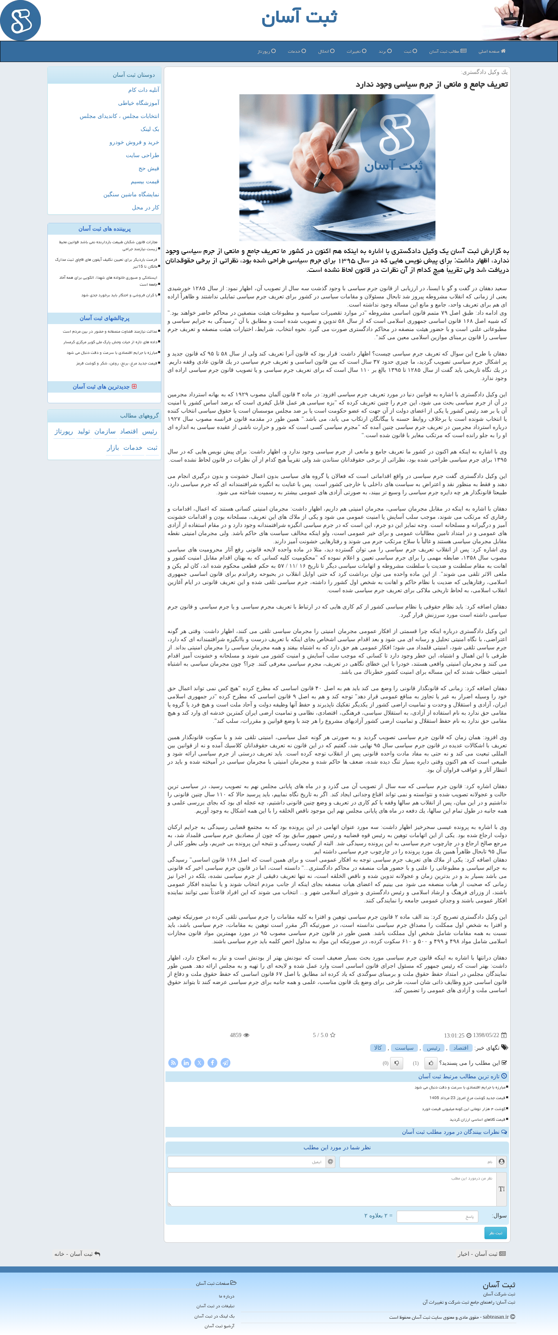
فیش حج (148, 168)
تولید (84, 431)
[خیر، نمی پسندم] (396, 1063)
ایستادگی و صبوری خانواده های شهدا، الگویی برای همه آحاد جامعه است (108, 281)
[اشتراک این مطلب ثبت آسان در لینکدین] (186, 1062)
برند (383, 51)
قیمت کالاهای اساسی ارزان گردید (477, 1119)
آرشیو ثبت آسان (219, 1326)
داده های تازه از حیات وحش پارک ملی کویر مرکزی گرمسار (110, 342)
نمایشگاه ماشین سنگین (131, 194)
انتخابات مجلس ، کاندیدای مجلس (119, 116)
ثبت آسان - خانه (74, 1254)
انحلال (324, 51)
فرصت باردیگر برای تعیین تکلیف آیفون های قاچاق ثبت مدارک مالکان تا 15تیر (106, 263)
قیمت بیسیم (145, 181)
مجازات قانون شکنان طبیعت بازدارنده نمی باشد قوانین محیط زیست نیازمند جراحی (108, 245)
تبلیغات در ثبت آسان (215, 1306)
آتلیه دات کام (143, 90)
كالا (378, 1048)
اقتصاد (461, 1048)
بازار (113, 447)
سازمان (105, 431)
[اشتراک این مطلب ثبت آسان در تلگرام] (225, 1062)
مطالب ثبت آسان (444, 51)
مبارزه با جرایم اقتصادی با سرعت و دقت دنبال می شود (460, 1087)
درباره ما (226, 1296)
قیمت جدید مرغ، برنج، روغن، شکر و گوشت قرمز (116, 363)
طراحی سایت (142, 155)
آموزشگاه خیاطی (138, 103)
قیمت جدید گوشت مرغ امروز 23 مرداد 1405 (467, 1098)
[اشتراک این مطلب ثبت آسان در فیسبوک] (212, 1062)
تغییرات (354, 51)
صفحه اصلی (490, 51)
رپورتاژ (264, 51)
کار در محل (145, 207)
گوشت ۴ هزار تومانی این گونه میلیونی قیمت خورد (463, 1109)
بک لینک (150, 129)
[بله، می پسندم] (430, 1063)
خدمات (294, 51)
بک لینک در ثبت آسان (214, 1316)
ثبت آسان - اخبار (478, 1254)
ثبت (408, 51)
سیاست (404, 1048)
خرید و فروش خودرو (134, 142)
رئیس (433, 1048)
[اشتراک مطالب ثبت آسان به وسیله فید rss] (173, 1062)
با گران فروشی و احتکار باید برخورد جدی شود (119, 295)
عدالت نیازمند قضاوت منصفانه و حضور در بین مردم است (110, 331)
